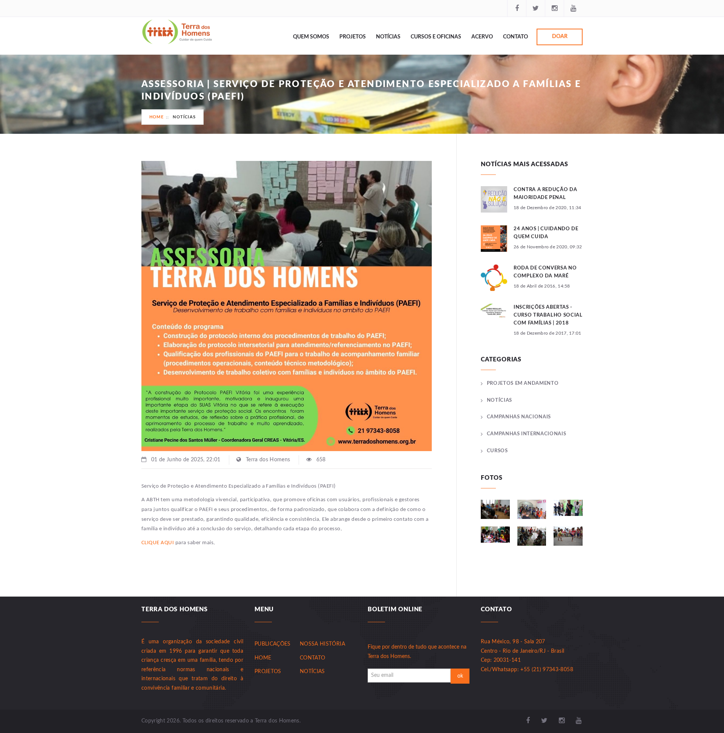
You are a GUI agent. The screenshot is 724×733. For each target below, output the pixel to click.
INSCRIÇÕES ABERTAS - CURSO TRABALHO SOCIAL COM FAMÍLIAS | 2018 (548, 315)
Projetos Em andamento (522, 383)
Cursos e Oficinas (436, 37)
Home (156, 117)
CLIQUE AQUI (157, 543)
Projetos (352, 37)
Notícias (388, 37)
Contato (515, 37)
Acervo (482, 37)
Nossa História (322, 644)
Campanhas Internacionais (526, 434)
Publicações (273, 644)
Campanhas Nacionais (519, 417)
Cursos (497, 450)
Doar (560, 36)
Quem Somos (311, 37)
